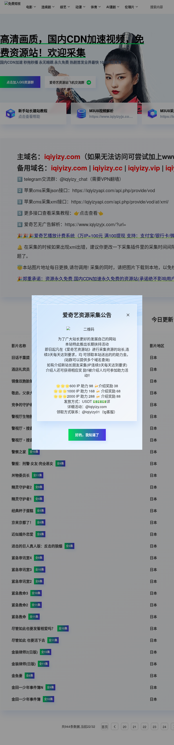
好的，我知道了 (87, 434)
